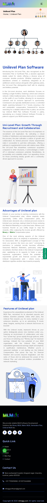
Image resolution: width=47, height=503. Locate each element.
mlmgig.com (23, 501)
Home (6, 446)
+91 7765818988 (11, 481)
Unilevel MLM (7, 428)
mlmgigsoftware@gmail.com (15, 489)
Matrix (12, 232)
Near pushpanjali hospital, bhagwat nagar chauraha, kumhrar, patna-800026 (22, 474)
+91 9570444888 (24, 481)
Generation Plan (36, 425)
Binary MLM (17, 425)
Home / (6, 14)
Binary (5, 232)
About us (7, 450)
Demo (6, 453)
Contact (7, 459)
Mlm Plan (7, 456)
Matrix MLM (26, 425)
